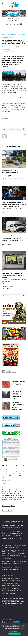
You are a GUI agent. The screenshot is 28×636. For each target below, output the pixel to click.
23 (23, 473)
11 (6, 471)
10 (3, 471)
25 (6, 475)
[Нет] (26, 629)
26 (10, 475)
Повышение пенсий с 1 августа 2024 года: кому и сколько (18, 383)
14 (16, 471)
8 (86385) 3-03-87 (14, 18)
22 (20, 473)
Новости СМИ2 (6, 288)
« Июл (4, 483)
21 (16, 473)
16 (23, 471)
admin (24, 135)
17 (3, 473)
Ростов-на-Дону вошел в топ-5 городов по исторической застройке (17, 395)
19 (9, 473)
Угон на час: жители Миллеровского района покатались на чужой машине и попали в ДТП (13, 173)
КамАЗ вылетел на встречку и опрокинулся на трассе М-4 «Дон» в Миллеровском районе (14, 204)
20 (13, 473)
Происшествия (8, 71)
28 (16, 475)
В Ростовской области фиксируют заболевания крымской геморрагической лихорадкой (18, 407)
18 (6, 473)
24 (3, 475)
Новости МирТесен (8, 286)
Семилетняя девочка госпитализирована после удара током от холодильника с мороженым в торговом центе (13, 237)
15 (19, 471)
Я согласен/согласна (14, 633)
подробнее (10, 626)
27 (13, 475)
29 (20, 475)
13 (13, 471)
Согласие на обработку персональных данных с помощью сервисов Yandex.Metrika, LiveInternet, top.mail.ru (13, 600)
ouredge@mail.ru (14, 20)
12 (9, 471)
